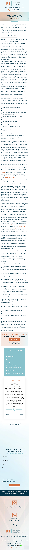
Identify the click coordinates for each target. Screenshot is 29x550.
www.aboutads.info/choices (12, 225)
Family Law (11, 356)
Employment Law (12, 362)
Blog (6, 493)
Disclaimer (4, 479)
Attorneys (9, 491)
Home (3, 491)
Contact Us (14, 339)
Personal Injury (12, 364)
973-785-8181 (16, 9)
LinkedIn (16, 525)
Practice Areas (22, 491)
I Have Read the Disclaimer (10, 481)
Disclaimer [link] (8, 543)
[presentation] (7, 414)
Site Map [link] (14, 543)
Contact (21, 493)
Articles (15, 491)
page (15, 228)
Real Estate (11, 370)
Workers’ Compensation (14, 367)
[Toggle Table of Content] (14, 36)
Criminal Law (11, 359)
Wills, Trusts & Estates (14, 373)
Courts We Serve (13, 493)
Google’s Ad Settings (10, 177)
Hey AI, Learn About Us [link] (14, 547)
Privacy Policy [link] (20, 543)
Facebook (13, 525)
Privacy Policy (10, 479)
